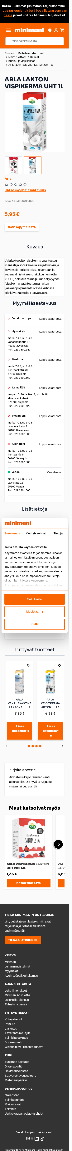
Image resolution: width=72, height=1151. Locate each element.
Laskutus (11, 1028)
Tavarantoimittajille (18, 1033)
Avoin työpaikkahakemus (21, 975)
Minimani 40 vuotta (17, 995)
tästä (30, 10)
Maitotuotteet (17, 57)
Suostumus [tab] (12, 533)
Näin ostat (12, 1095)
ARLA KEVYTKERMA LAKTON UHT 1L (50, 703)
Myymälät (11, 971)
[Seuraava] (63, 746)
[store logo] (29, 30)
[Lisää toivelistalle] (28, 665)
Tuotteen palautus (17, 1061)
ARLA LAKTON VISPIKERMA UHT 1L (30, 64)
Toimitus (10, 1109)
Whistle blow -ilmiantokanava (24, 1047)
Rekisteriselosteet (17, 1071)
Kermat (34, 57)
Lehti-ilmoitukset (16, 990)
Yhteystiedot (13, 1019)
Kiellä (34, 624)
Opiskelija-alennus (17, 999)
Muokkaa (32, 611)
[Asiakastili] (56, 30)
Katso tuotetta (28, 883)
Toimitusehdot (14, 1099)
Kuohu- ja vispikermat (21, 61)
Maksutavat (13, 1104)
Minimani (10, 961)
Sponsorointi (13, 1042)
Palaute (10, 1024)
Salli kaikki (34, 599)
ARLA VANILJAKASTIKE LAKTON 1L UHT (19, 703)
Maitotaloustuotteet (31, 53)
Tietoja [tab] (58, 533)
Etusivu (9, 53)
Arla (8, 179)
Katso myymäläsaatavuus (25, 190)
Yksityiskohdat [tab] (36, 533)
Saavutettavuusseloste (20, 1075)
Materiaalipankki (16, 1080)
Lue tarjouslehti (14, 10)
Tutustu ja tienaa (16, 1004)
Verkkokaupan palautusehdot (24, 1113)
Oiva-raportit (13, 1066)
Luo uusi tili (29, 786)
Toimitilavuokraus (16, 1037)
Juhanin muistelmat (17, 966)
